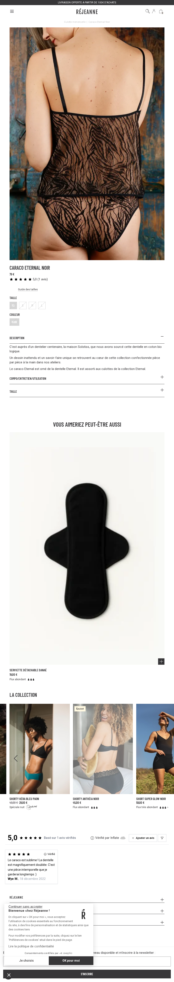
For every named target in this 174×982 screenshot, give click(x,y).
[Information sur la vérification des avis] (92, 838)
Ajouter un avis (145, 837)
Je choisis (26, 960)
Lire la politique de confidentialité (31, 946)
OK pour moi (71, 960)
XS (13, 305)
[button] (9, 975)
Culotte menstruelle (75, 21)
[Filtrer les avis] (162, 838)
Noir (14, 322)
